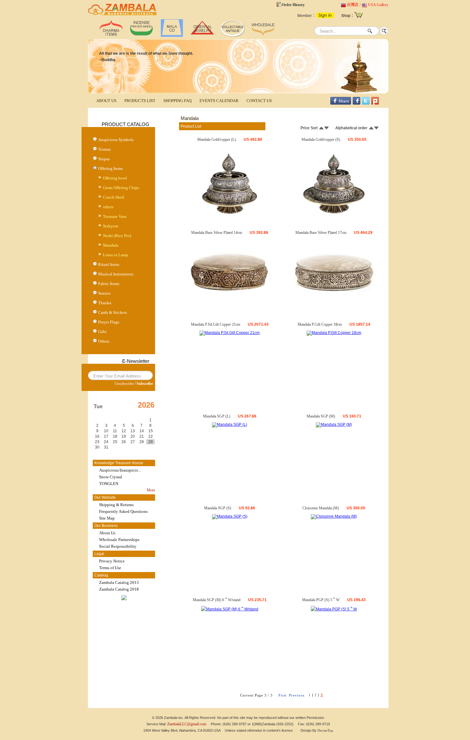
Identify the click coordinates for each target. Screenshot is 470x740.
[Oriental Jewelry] (202, 35)
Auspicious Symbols (116, 139)
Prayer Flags (108, 322)
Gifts (102, 331)
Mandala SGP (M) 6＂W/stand (216, 600)
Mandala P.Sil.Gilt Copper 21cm (215, 324)
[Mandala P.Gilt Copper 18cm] (334, 332)
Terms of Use (110, 567)
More (151, 490)
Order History (293, 5)
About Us (107, 532)
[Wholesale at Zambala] (263, 35)
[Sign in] (325, 17)
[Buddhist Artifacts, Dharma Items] (111, 35)
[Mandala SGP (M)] (334, 424)
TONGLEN (108, 483)
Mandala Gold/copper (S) (321, 139)
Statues (104, 293)
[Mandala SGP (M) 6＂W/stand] (229, 609)
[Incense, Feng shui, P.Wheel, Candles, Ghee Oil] (141, 35)
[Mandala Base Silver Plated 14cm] (229, 301)
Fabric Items (108, 283)
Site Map (107, 518)
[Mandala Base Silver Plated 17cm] (333, 303)
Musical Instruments (115, 274)
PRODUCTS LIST (139, 100)
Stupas (104, 158)
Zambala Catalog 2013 (119, 582)
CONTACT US (259, 100)
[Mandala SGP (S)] (229, 516)
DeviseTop (325, 730)
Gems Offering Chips (121, 187)
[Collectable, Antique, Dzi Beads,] (233, 35)
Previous (296, 695)
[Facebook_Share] (340, 103)
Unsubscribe (124, 383)
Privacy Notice (112, 561)
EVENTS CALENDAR (219, 100)
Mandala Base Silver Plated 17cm (320, 232)
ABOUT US (106, 100)
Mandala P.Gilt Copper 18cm (320, 324)
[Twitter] (366, 103)
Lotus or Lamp (115, 254)
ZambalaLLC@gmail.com (186, 724)
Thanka (104, 302)
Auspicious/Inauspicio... (120, 470)
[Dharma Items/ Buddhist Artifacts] (122, 15)
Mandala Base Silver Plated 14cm (216, 232)
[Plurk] (375, 103)
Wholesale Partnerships (119, 539)
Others (103, 341)
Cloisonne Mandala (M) (320, 508)
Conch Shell (113, 197)
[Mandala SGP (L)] (229, 424)
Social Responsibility (118, 546)
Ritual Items (108, 264)
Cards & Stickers (112, 312)
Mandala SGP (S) (217, 508)
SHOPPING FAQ (177, 100)
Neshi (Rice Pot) (117, 235)
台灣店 (352, 5)
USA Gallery (378, 5)
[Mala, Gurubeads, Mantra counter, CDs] (172, 35)
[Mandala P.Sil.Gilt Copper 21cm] (230, 332)
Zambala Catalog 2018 (119, 589)
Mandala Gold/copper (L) (216, 139)
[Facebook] (356, 103)
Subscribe (145, 383)
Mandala (110, 245)
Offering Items (110, 168)
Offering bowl (115, 178)
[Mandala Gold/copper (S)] (334, 219)
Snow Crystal (110, 476)
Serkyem (110, 226)
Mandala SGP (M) (321, 416)
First (282, 695)
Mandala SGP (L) (216, 416)
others (108, 206)
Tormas (104, 149)
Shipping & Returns (116, 504)
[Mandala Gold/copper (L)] (229, 219)
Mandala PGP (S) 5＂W (321, 600)
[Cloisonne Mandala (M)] (334, 516)
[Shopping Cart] (358, 17)
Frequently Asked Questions (123, 511)
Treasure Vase (115, 216)
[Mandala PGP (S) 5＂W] (334, 609)
